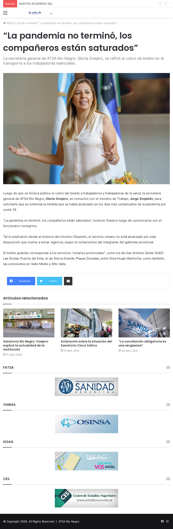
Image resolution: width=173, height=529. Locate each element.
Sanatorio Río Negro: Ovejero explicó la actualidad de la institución (25, 345)
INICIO (10, 23)
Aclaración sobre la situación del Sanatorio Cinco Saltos (86, 343)
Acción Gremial (26, 23)
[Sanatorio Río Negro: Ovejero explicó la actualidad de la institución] (28, 322)
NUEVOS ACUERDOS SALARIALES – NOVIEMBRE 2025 (55, 3)
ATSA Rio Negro (68, 521)
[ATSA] (35, 13)
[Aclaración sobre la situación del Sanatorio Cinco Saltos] (86, 322)
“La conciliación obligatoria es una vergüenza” (142, 343)
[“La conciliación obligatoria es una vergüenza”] (144, 322)
